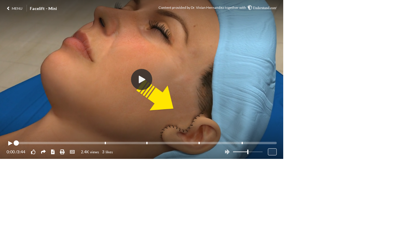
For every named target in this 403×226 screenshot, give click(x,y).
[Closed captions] (72, 151)
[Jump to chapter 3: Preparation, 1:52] (147, 143)
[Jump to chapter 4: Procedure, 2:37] (199, 143)
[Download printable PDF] (62, 151)
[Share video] (43, 151)
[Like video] (33, 151)
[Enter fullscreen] (272, 151)
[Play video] (10, 143)
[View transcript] (53, 151)
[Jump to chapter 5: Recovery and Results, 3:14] (242, 143)
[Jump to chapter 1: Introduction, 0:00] (17, 143)
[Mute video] (227, 152)
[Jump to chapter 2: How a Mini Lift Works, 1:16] (105, 143)
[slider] (247, 151)
